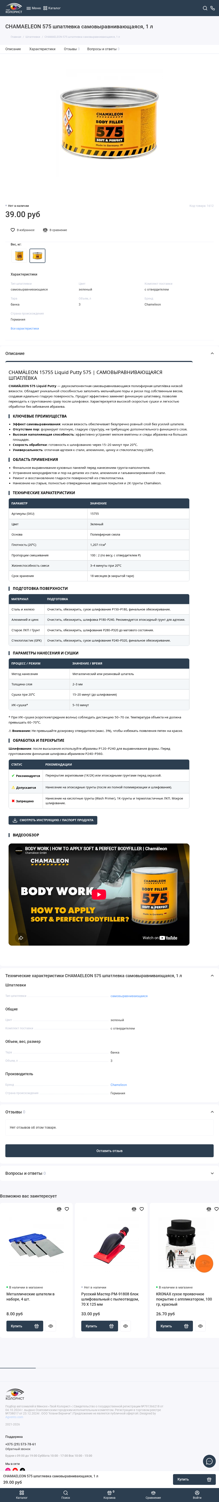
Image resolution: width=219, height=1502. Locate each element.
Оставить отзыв (109, 1151)
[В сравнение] (59, 1209)
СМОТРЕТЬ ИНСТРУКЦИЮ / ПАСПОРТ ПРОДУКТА (56, 820)
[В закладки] (67, 1209)
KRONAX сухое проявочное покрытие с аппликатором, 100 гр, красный (184, 1299)
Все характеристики (25, 328)
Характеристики (42, 49)
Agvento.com (14, 1417)
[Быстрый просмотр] (50, 1326)
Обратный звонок (18, 1449)
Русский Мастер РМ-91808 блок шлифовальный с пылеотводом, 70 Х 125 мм (110, 1299)
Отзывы (72, 49)
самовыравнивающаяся (129, 996)
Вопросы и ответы (103, 49)
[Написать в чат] (209, 1461)
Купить (16, 1326)
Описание (13, 49)
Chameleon (119, 1085)
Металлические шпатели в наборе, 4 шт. (30, 1296)
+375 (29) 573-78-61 (20, 1444)
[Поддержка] (212, 8)
